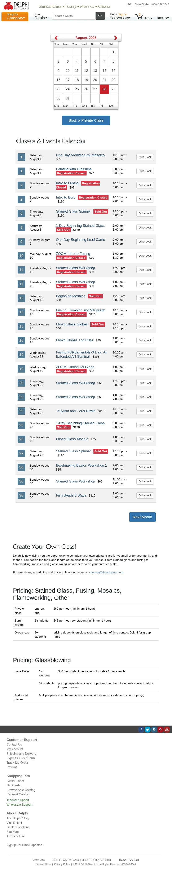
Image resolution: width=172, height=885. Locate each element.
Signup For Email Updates (24, 845)
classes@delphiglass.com (106, 572)
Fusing (71, 7)
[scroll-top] (165, 866)
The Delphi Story (17, 818)
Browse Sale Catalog (20, 790)
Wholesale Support (19, 804)
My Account (14, 749)
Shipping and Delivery (21, 753)
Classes (104, 7)
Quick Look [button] (145, 157)
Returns (11, 767)
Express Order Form (20, 758)
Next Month (142, 517)
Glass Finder (142, 4)
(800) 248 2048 (160, 4)
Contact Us (14, 744)
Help (129, 4)
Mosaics (87, 7)
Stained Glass (50, 7)
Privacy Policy (62, 864)
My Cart (134, 860)
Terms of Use (15, 836)
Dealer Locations (18, 827)
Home (122, 860)
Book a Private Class (86, 120)
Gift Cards (13, 785)
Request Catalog (17, 794)
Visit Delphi (14, 822)
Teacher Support (17, 800)
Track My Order (17, 762)
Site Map (12, 831)
